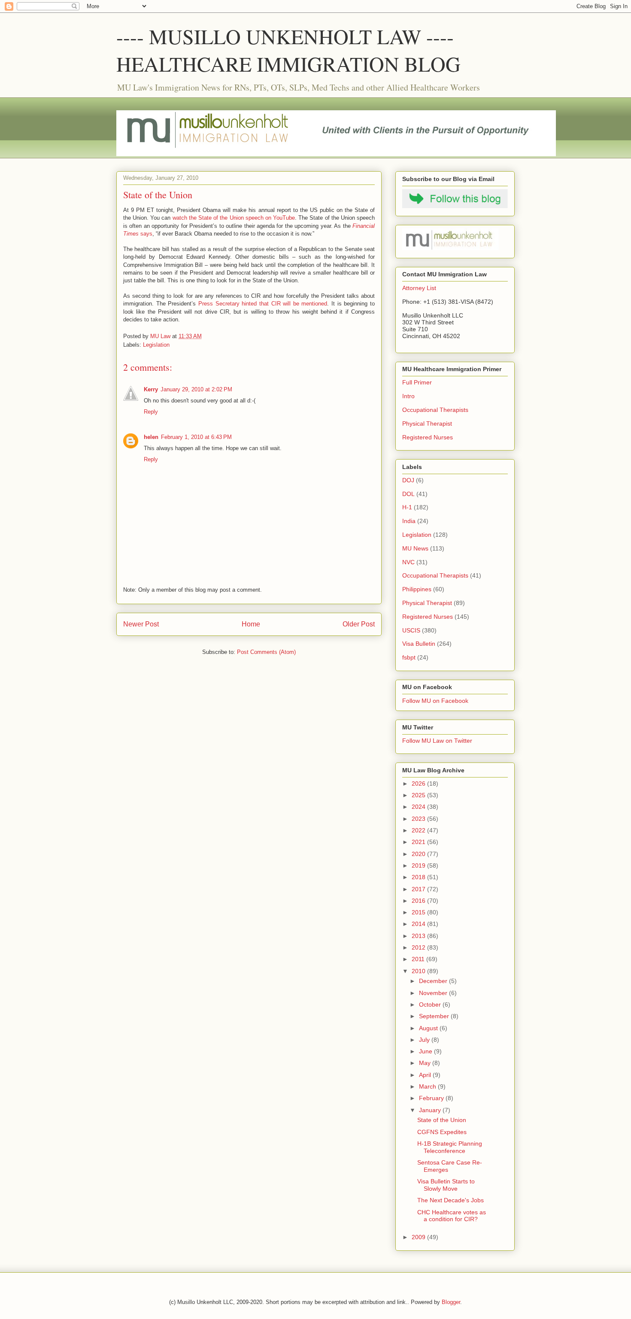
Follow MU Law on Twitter (437, 740)
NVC (408, 562)
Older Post (359, 624)
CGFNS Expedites (442, 1131)
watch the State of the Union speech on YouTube (234, 218)
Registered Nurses (427, 437)
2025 (419, 795)
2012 (419, 947)
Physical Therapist (427, 423)
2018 (419, 877)
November (434, 992)
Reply (151, 411)
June (426, 1051)
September (435, 1016)
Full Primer (417, 382)
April (426, 1074)
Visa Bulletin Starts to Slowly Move (446, 1185)
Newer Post (141, 624)
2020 (419, 853)
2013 (419, 935)
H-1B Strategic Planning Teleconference (449, 1147)
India (409, 520)
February (432, 1098)
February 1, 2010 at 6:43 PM (196, 437)
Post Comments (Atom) (266, 652)
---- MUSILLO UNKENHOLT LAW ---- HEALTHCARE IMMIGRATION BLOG (288, 49)
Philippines (416, 589)
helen (151, 437)
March (428, 1086)
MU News (415, 548)
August (429, 1028)
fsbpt (409, 657)
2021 (419, 841)
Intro (408, 396)
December (434, 980)
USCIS (411, 630)
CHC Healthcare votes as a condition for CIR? (451, 1216)
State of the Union (441, 1119)
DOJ (408, 480)
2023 (419, 818)
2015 (419, 912)
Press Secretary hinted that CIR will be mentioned (263, 303)
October (431, 1004)
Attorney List (419, 287)
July (425, 1039)
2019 (419, 865)
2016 (419, 900)
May (425, 1062)
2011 (419, 959)
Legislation (156, 345)
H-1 (407, 507)
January (431, 1110)
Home (251, 624)
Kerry (151, 389)
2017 (419, 889)
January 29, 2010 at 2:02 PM (196, 389)
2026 (419, 783)
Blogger (451, 1302)
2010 (419, 971)
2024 (419, 806)
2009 (419, 1237)
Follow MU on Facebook (435, 700)
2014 (419, 923)
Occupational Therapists (435, 409)
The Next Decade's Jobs (450, 1200)
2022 (419, 830)
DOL (408, 493)
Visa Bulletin (418, 643)
